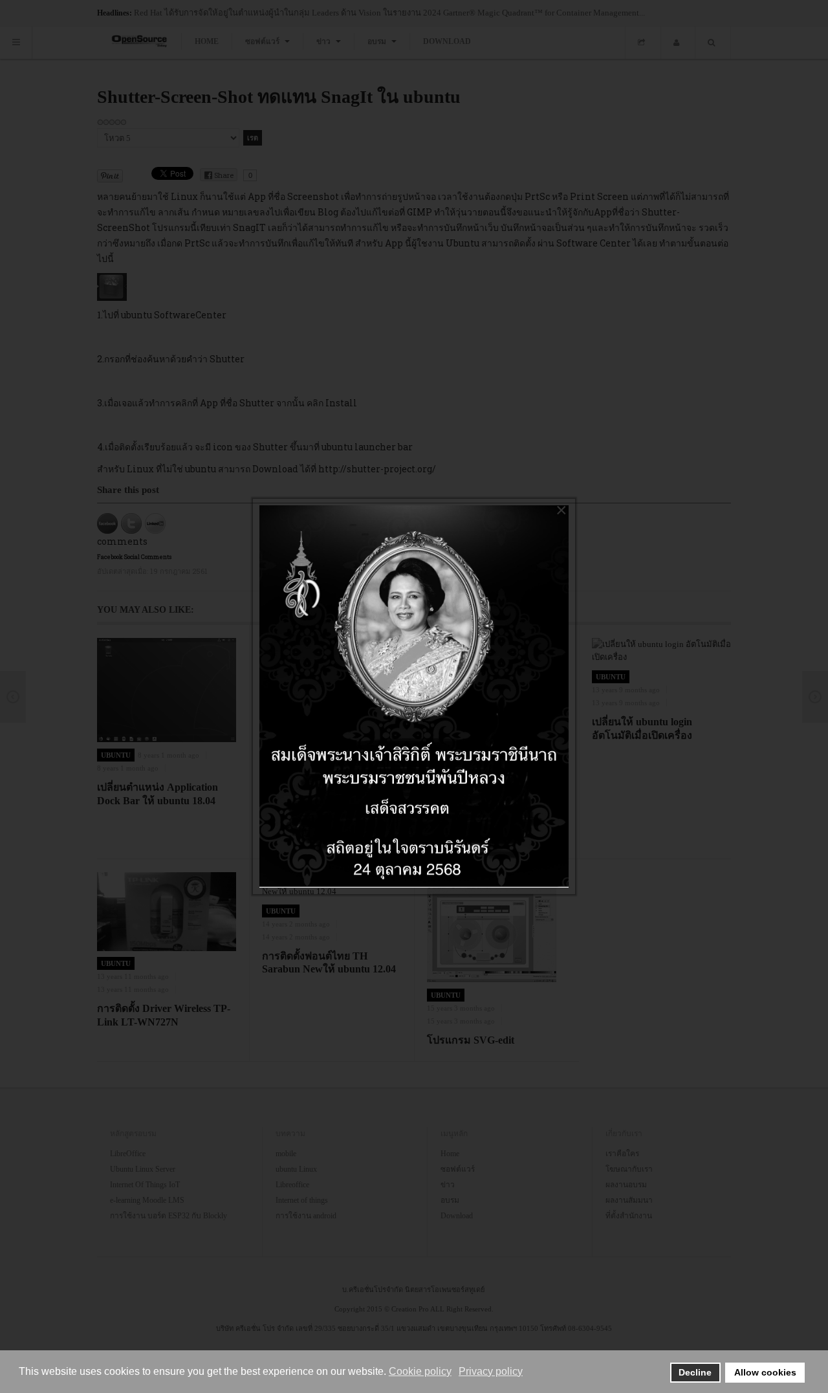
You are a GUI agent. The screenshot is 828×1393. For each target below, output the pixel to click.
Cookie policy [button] (420, 1371)
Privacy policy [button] (491, 1371)
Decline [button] (695, 1372)
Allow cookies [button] (765, 1372)
